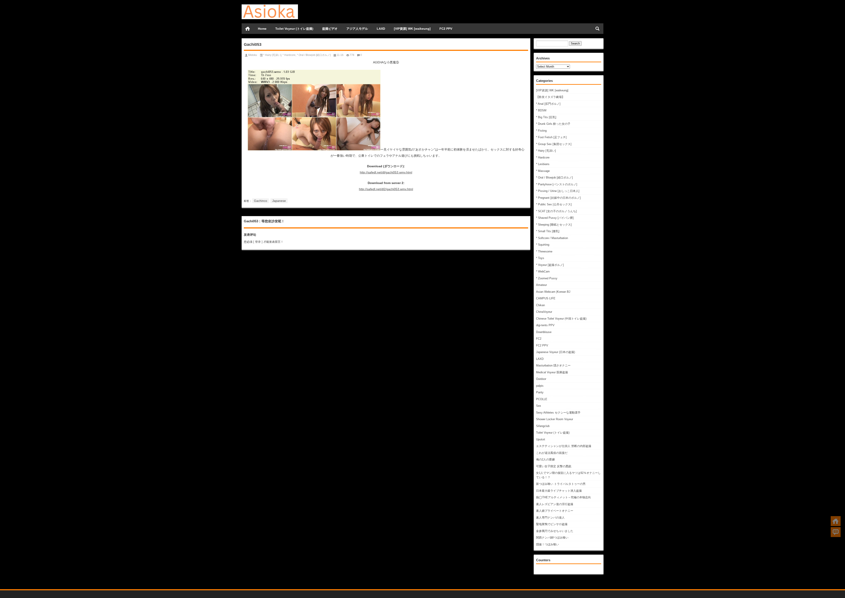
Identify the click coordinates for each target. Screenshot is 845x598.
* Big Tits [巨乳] (546, 117)
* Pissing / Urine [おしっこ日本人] (557, 191)
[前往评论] (836, 532)
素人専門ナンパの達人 (550, 517)
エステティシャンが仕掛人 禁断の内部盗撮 (563, 446)
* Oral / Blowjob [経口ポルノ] (554, 177)
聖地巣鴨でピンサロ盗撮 (552, 524)
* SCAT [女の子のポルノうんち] (556, 211)
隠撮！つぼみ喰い (547, 544)
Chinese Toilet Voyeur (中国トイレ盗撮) (561, 318)
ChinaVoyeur (544, 311)
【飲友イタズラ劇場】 (550, 97)
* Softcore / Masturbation (552, 238)
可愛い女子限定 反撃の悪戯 (553, 466)
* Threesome (544, 251)
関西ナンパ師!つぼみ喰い (552, 537)
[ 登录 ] (257, 241)
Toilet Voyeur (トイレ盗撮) (294, 28)
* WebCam (543, 271)
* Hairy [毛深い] (546, 150)
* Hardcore (542, 157)
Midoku (252, 55)
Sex (538, 405)
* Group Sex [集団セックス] (553, 144)
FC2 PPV (445, 28)
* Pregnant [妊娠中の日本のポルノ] (558, 197)
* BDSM (541, 110)
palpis (540, 385)
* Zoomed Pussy (546, 278)
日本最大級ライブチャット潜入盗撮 (559, 490)
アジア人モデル (357, 28)
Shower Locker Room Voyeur (554, 419)
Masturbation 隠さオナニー (553, 365)
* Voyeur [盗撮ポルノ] (550, 265)
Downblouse (543, 332)
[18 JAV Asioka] (270, 5)
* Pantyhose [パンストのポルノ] (556, 184)
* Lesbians (542, 164)
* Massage (543, 171)
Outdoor (541, 379)
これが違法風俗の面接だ (552, 452)
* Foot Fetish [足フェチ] (551, 137)
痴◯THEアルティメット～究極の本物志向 (563, 497)
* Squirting (542, 244)
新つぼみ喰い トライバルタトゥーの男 (561, 484)
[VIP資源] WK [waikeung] (412, 28)
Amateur (541, 285)
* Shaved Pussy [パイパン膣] (555, 217)
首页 (248, 28)
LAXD (381, 28)
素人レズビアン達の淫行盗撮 (554, 504)
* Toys (540, 258)
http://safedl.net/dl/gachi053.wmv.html (386, 172)
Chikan (540, 305)
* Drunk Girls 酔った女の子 (553, 123)
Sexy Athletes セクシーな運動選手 (558, 412)
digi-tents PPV (545, 325)
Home (262, 28)
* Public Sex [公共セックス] (554, 204)
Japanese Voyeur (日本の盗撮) (555, 352)
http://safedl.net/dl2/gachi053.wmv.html (386, 189)
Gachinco (260, 200)
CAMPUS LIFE (545, 298)
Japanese (279, 200)
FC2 (538, 338)
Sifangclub (542, 426)
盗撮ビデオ (330, 28)
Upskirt (540, 439)
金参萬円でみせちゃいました (554, 531)
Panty (540, 392)
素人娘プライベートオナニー (554, 510)
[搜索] (597, 28)
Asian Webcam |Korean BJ (553, 291)
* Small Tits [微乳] (547, 231)
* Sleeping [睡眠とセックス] (554, 224)
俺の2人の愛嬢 (545, 459)
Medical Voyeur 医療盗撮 (552, 372)
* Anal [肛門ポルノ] (548, 103)
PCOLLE (541, 399)
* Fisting (541, 130)
